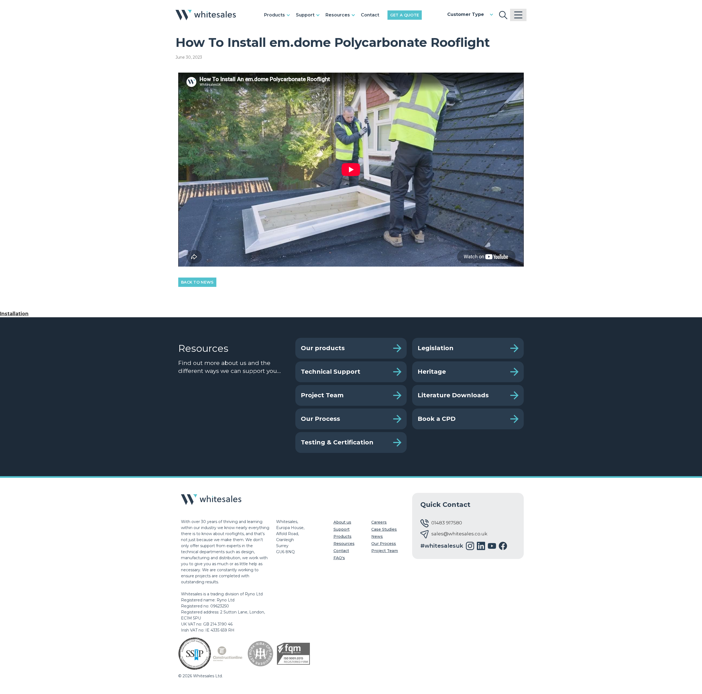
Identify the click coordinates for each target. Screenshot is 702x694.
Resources (344, 543)
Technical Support (330, 371)
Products (342, 536)
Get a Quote (404, 15)
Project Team (322, 395)
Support (341, 529)
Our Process (320, 418)
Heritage (432, 371)
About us (342, 522)
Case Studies (384, 529)
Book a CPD (436, 418)
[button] (278, 15)
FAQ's (339, 557)
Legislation (436, 348)
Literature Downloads (453, 395)
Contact (370, 15)
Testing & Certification (337, 442)
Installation (14, 313)
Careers (379, 522)
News (377, 536)
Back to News (197, 282)
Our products (323, 348)
